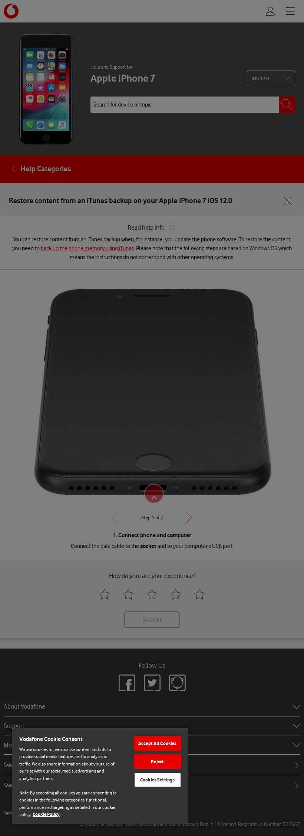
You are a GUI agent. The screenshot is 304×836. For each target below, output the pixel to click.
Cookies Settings (157, 780)
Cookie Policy (46, 814)
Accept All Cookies (157, 743)
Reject (157, 761)
